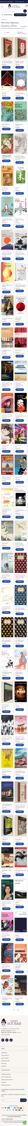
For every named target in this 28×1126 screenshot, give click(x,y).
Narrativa (4, 19)
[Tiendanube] (7, 1119)
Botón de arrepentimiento (15, 1116)
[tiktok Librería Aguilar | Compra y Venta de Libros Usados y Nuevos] (11, 1040)
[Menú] (2, 6)
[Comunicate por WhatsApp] (24, 1122)
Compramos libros (20, 14)
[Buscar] (25, 11)
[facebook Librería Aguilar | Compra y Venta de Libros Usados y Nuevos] (6, 1040)
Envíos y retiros (8, 14)
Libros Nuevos (5, 1055)
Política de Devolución (7, 1079)
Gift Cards (3, 1063)
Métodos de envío (6, 1085)
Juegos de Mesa (5, 1060)
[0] (26, 6)
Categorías (4, 1052)
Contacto (3, 1066)
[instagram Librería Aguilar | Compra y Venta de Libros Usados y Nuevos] (2, 1040)
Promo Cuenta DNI (6, 1077)
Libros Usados (5, 1058)
